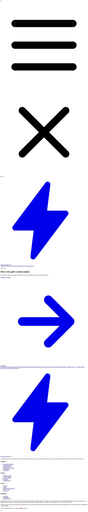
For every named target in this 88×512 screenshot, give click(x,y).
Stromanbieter (6, 469)
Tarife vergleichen (30, 266)
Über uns (5, 490)
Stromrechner (4, 266)
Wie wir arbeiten (6, 489)
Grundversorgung (7, 478)
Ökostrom (5, 479)
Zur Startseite (3, 365)
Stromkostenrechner (7, 465)
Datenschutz (6, 497)
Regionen (9, 266)
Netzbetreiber (6, 470)
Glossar (24, 266)
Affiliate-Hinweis (7, 498)
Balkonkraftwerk (7, 480)
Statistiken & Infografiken (9, 488)
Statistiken (16, 266)
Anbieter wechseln (7, 475)
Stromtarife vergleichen (8, 464)
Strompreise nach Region (8, 467)
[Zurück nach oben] (1, 510)
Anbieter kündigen (7, 477)
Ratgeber (20, 266)
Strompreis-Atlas (7, 466)
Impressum (5, 496)
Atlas (12, 266)
